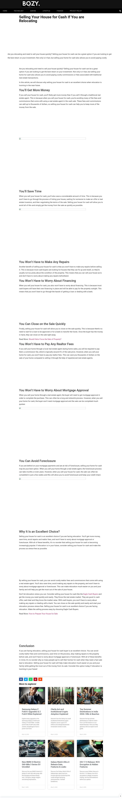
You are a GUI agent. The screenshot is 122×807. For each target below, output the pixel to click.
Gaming (33, 11)
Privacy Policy (76, 11)
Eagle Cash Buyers (90, 594)
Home (5, 11)
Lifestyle (46, 11)
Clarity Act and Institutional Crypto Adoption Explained (59, 711)
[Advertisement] (61, 38)
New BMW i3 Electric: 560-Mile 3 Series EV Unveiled (31, 764)
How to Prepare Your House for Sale (43, 614)
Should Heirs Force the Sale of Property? (45, 339)
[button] (120, 11)
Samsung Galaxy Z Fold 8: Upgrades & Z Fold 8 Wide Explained (31, 711)
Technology (19, 11)
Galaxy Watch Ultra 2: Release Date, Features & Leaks (60, 764)
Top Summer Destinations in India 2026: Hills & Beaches (89, 711)
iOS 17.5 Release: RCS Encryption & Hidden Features (90, 764)
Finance (60, 11)
